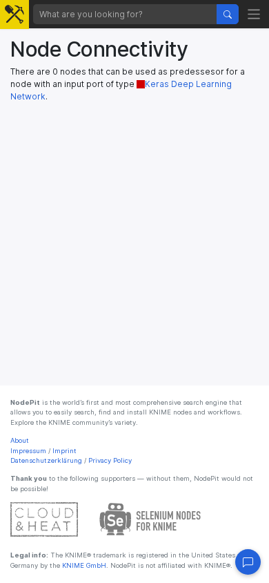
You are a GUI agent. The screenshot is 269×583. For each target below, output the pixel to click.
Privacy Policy (110, 460)
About (19, 440)
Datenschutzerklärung (46, 460)
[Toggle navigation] (254, 14)
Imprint (64, 451)
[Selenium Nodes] (150, 519)
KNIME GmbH (83, 565)
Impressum (28, 451)
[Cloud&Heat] (44, 519)
